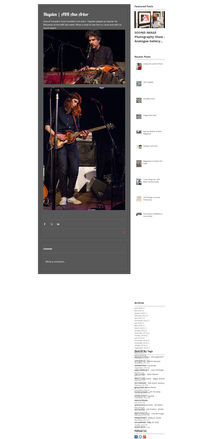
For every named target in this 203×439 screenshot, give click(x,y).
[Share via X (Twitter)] (51, 224)
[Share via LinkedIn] (58, 224)
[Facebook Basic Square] (136, 436)
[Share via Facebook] (44, 224)
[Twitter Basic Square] (140, 436)
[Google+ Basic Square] (144, 436)
